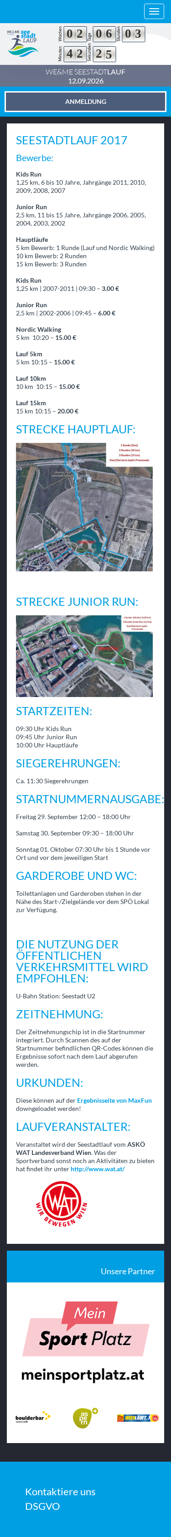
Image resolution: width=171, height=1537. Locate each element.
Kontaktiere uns (60, 1491)
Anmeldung (85, 101)
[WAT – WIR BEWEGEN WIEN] (85, 1204)
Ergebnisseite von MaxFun (114, 1100)
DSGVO (42, 1506)
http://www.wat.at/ (97, 1169)
